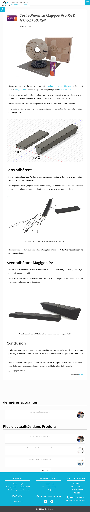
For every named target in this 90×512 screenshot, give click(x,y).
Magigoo (15, 370)
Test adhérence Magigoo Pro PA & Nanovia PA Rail (47, 17)
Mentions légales (18, 484)
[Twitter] (52, 502)
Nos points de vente (49, 487)
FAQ (49, 490)
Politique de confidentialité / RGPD (18, 487)
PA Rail (22, 370)
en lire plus (45, 470)
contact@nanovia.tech (77, 500)
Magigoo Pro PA (21, 89)
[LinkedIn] (46, 502)
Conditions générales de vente (18, 490)
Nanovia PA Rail (65, 89)
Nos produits (49, 484)
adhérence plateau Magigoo (59, 86)
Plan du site (18, 501)
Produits (81, 374)
